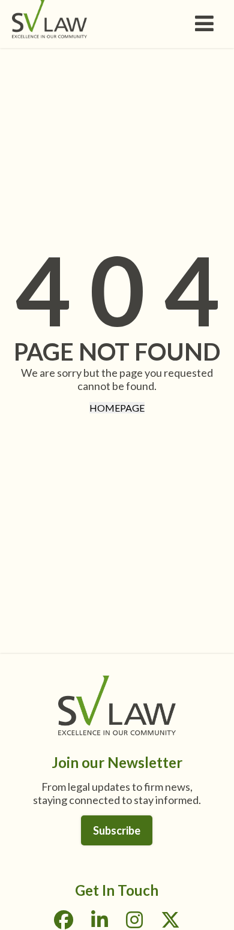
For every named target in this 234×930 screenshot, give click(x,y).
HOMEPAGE (117, 407)
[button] (208, 26)
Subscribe (116, 830)
